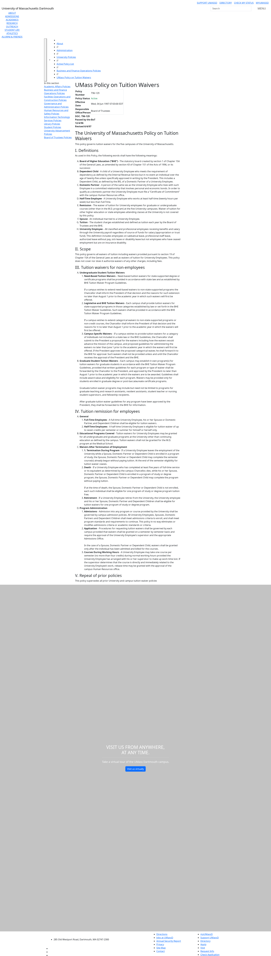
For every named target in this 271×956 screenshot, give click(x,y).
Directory (225, 2)
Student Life (12, 30)
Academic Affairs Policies (57, 86)
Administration (65, 50)
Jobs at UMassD (164, 937)
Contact (160, 951)
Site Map (161, 947)
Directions (161, 934)
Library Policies (52, 123)
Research (12, 23)
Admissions (12, 16)
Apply (203, 944)
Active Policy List (65, 63)
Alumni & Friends (12, 36)
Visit (202, 947)
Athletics (12, 33)
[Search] (249, 8)
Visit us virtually (135, 768)
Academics (12, 19)
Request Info (207, 951)
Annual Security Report (168, 941)
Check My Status (244, 2)
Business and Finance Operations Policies (79, 70)
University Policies (66, 57)
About (12, 13)
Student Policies (52, 127)
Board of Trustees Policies (58, 137)
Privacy (160, 944)
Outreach (12, 26)
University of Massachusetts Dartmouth (83, 934)
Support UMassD (207, 2)
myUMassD (262, 2)
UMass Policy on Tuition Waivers (74, 77)
